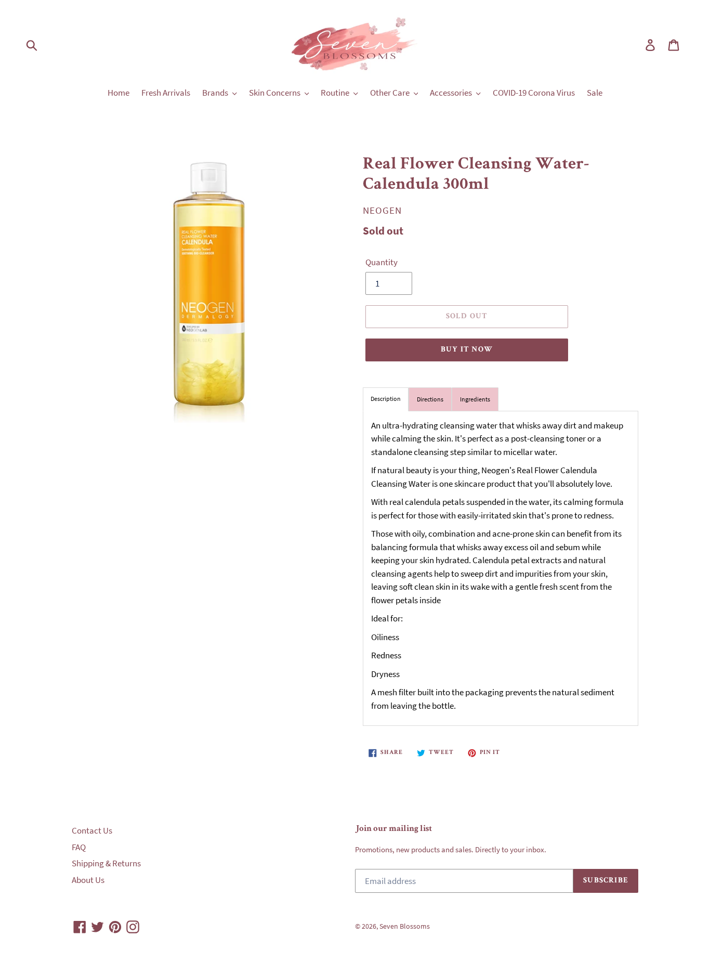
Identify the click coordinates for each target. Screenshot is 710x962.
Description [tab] (386, 398)
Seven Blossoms (404, 926)
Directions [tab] (430, 399)
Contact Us (92, 830)
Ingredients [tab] (475, 399)
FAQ (79, 847)
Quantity (381, 262)
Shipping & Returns (106, 863)
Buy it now (467, 350)
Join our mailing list (393, 829)
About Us (88, 880)
